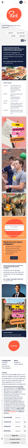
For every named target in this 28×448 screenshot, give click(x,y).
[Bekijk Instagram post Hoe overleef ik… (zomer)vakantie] (14, 314)
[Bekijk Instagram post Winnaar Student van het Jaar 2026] (14, 204)
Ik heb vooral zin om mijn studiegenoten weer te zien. (13, 249)
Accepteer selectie (15, 439)
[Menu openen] (2, 2)
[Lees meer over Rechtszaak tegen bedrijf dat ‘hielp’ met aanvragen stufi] (14, 112)
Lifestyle (11, 33)
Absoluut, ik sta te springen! (13, 246)
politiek (13, 36)
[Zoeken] (21, 2)
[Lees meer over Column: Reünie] (14, 101)
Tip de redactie (18, 364)
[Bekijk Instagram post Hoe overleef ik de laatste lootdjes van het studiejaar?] (14, 132)
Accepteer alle (15, 442)
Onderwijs (22, 36)
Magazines (17, 362)
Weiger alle (15, 435)
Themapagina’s (6, 368)
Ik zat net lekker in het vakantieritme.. (12, 253)
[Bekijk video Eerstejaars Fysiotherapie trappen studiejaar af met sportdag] (14, 171)
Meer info (17, 417)
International (20, 33)
